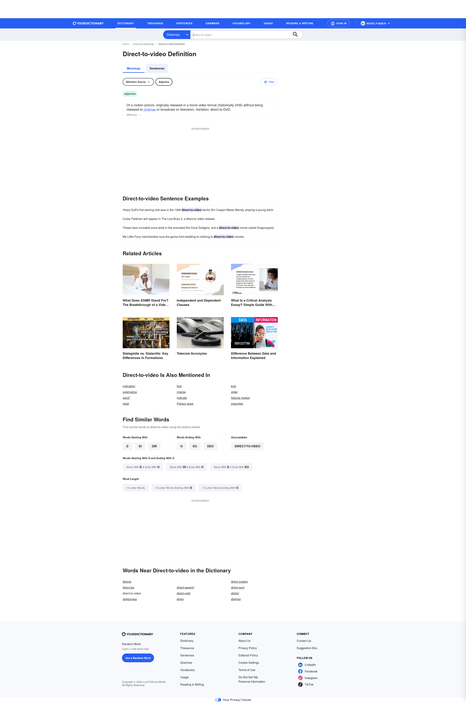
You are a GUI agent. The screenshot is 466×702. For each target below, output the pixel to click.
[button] (338, 23)
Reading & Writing (192, 684)
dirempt (236, 599)
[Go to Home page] (88, 23)
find (179, 386)
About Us (244, 641)
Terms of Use (246, 670)
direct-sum (237, 587)
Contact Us (304, 641)
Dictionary (173, 34)
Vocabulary (187, 670)
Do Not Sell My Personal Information (251, 679)
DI (140, 446)
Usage (184, 677)
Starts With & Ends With (142, 467)
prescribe (237, 404)
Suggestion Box (307, 648)
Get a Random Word (138, 658)
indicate (182, 398)
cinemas (150, 109)
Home (126, 44)
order (234, 392)
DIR (154, 446)
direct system (239, 581)
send (126, 398)
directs (127, 581)
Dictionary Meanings (143, 44)
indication (129, 386)
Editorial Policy (248, 655)
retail (126, 404)
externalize (130, 392)
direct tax (128, 587)
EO (195, 446)
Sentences (157, 68)
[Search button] (297, 35)
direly (180, 599)
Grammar (186, 662)
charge (181, 392)
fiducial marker (240, 398)
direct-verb (183, 593)
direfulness (130, 599)
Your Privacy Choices (237, 700)
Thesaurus (187, 648)
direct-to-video (247, 446)
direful (235, 593)
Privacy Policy (247, 648)
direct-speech (185, 587)
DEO (210, 446)
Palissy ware (185, 404)
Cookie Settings (248, 662)
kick (233, 386)
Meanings (133, 68)
